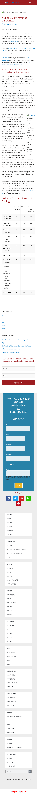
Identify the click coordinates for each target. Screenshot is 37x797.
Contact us (5, 58)
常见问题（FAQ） (12, 754)
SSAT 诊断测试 (11, 675)
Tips (3, 325)
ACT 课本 (9, 641)
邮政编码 (8, 454)
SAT (17, 24)
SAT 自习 (9, 610)
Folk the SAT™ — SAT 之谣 (14, 747)
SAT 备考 (9, 591)
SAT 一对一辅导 (11, 603)
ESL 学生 (9, 576)
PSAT (8, 648)
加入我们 (9, 534)
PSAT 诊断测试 (11, 652)
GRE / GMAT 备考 (11, 694)
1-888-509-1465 (18, 411)
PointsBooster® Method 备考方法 (16, 549)
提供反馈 (9, 743)
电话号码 (8, 444)
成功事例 (9, 545)
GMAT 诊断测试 (11, 701)
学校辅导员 (10, 530)
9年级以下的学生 (11, 584)
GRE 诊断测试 (11, 698)
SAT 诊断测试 (11, 595)
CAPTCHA (11, 464)
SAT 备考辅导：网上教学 (14, 716)
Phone (8, 469)
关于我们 (9, 514)
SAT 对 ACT (10, 762)
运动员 (9, 572)
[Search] (30, 771)
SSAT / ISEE (10, 687)
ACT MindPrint (11, 625)
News (4, 319)
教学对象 (9, 564)
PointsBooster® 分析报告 (14, 553)
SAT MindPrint (11, 599)
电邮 (7, 434)
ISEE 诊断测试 (11, 679)
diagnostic (14, 41)
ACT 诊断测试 (11, 621)
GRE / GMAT (10, 705)
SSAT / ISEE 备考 (11, 671)
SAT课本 (9, 614)
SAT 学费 (9, 606)
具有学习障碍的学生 (12, 580)
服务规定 (9, 758)
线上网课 (10, 712)
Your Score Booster (24, 779)
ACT (14, 24)
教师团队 (9, 518)
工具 (8, 557)
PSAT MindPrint (11, 656)
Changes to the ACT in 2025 (11, 352)
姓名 (7, 424)
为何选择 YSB (11, 541)
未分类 (4, 328)
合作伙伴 (9, 522)
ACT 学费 (9, 633)
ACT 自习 (9, 637)
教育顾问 (9, 526)
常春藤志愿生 (11, 568)
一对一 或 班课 (11, 766)
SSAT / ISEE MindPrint (13, 683)
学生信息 (9, 739)
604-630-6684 (18, 405)
